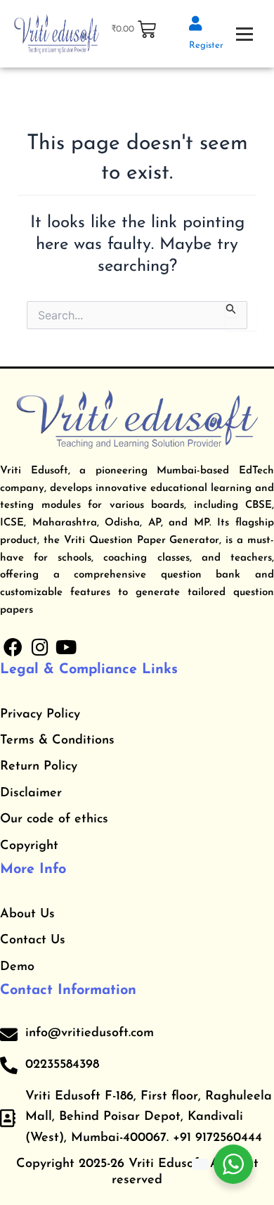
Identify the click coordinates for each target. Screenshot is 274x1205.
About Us (27, 914)
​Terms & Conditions (57, 741)
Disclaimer (31, 793)
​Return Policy (38, 767)
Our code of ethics (54, 819)
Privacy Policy (40, 715)
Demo (17, 967)
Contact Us (32, 940)
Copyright (29, 846)
